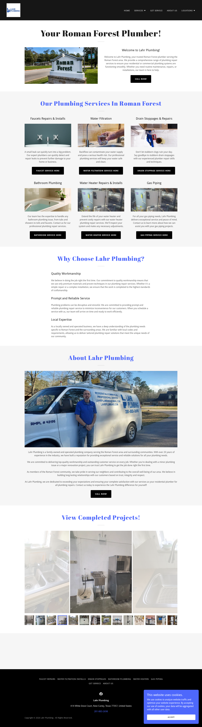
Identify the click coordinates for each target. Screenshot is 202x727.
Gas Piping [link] (157, 679)
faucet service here (48, 171)
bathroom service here (47, 235)
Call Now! (141, 79)
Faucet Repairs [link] (47, 679)
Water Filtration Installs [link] (71, 679)
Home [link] (127, 10)
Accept (171, 717)
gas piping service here (154, 235)
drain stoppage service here (154, 171)
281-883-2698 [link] (101, 711)
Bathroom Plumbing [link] (119, 679)
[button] (140, 10)
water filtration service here (101, 171)
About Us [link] (172, 10)
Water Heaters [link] (141, 679)
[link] (13, 10)
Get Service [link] (156, 10)
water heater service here (101, 235)
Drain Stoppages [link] (97, 679)
